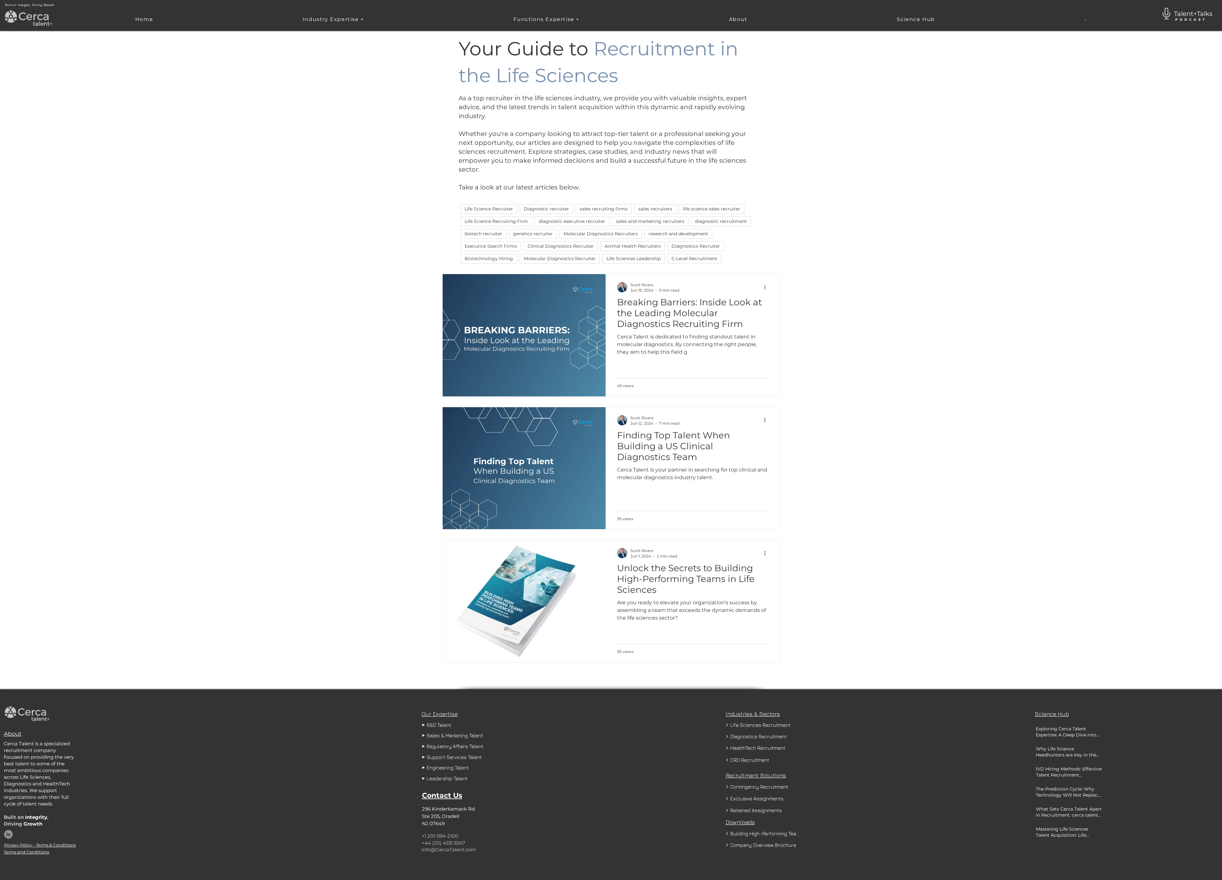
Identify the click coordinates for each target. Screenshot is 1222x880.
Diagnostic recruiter (546, 209)
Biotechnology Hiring (489, 258)
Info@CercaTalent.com (448, 850)
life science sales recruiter (711, 209)
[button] (333, 19)
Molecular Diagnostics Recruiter (560, 258)
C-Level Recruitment (694, 258)
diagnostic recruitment (721, 221)
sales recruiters (655, 209)
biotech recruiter (483, 234)
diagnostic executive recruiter (572, 221)
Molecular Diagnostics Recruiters (601, 234)
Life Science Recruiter (489, 209)
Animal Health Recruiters (633, 246)
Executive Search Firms (491, 246)
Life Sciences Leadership (634, 258)
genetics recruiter (533, 234)
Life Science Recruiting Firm (496, 221)
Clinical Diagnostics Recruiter (561, 246)
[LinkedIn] (8, 834)
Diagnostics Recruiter (695, 246)
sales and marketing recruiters (650, 221)
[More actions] (767, 287)
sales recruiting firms (604, 209)
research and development (678, 234)
